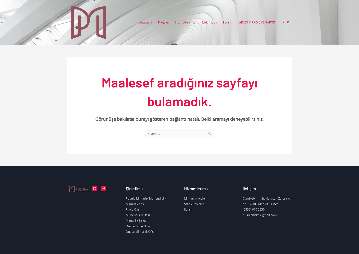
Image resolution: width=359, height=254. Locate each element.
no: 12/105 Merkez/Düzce (260, 204)
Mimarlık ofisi (135, 204)
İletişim (228, 22)
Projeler (163, 22)
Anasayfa (145, 22)
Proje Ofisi (133, 209)
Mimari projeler (195, 198)
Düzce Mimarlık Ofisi (140, 232)
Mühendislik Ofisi (138, 215)
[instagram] (284, 22)
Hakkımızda (209, 22)
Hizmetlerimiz (185, 22)
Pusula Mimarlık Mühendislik (146, 198)
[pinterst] (103, 188)
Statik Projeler (194, 204)
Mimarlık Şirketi (137, 221)
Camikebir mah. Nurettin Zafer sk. (266, 198)
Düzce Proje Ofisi (138, 226)
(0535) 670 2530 (254, 209)
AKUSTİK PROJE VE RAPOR (257, 22)
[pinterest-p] (288, 22)
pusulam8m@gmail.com (260, 215)
